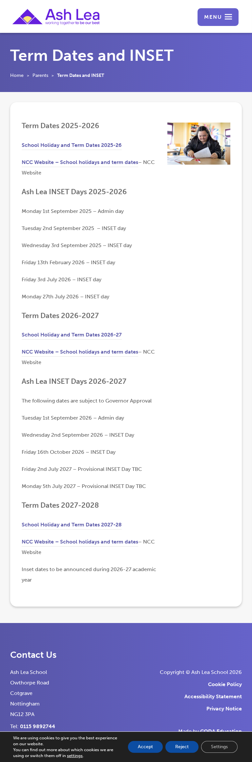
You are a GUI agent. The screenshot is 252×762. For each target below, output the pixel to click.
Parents (40, 75)
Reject (182, 747)
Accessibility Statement (213, 696)
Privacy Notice (224, 708)
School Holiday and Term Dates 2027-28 (72, 525)
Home (17, 75)
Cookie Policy (225, 684)
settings (75, 755)
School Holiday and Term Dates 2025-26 (72, 146)
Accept (145, 747)
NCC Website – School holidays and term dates (80, 163)
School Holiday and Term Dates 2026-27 (72, 336)
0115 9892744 (37, 726)
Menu (213, 17)
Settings (219, 747)
